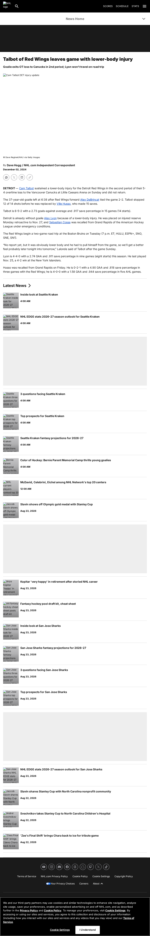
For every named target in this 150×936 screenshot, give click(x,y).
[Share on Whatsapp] (6, 177)
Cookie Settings (115, 910)
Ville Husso (64, 203)
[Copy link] (30, 177)
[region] (75, 916)
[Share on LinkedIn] (22, 177)
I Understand (87, 929)
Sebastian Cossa (60, 222)
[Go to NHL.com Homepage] (7, 6)
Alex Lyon (50, 218)
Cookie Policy (52, 910)
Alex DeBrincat (89, 199)
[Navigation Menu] (144, 6)
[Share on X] (14, 177)
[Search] (16, 6)
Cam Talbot (26, 188)
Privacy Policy (29, 910)
